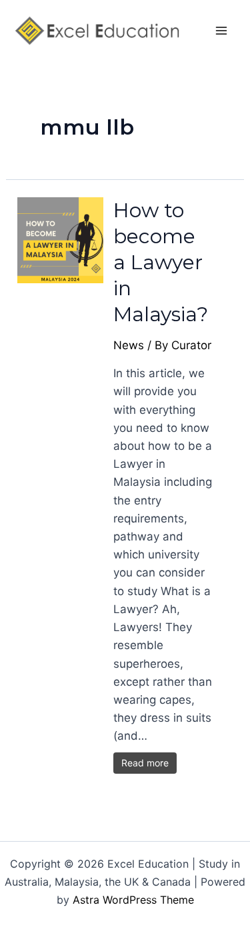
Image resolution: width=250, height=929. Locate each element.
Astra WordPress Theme (133, 899)
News (128, 345)
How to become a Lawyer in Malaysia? (160, 262)
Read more (145, 762)
